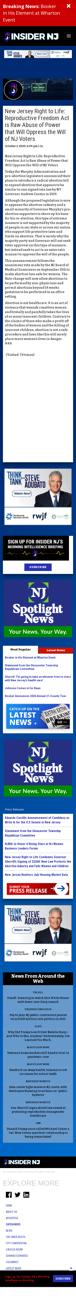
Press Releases (14, 809)
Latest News (56, 650)
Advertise (12, 1218)
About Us (11, 1211)
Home (9, 1205)
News (9, 1230)
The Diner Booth (15, 1237)
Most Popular (20, 649)
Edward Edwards (17, 1255)
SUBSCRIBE (37, 567)
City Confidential (16, 1243)
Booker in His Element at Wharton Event (31, 13)
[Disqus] (38, 410)
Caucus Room (14, 1249)
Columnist (12, 1262)
